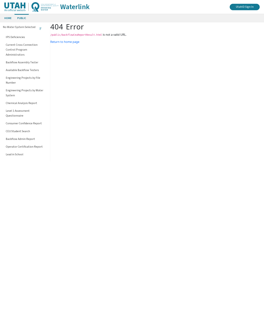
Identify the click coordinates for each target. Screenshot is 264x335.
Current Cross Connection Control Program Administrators (22, 49)
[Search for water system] (40, 28)
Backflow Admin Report (20, 139)
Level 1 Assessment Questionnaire (18, 113)
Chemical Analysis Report (21, 103)
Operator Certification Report (24, 147)
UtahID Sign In (245, 7)
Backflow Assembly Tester (22, 62)
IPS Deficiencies (15, 37)
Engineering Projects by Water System (24, 92)
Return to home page (64, 42)
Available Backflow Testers (22, 70)
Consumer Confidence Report (24, 123)
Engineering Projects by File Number (23, 80)
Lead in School (14, 154)
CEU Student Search (18, 131)
